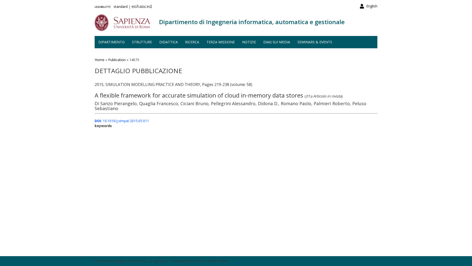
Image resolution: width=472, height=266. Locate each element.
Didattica (168, 42)
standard (121, 6)
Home (99, 59)
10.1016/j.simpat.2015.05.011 (122, 120)
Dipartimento (111, 42)
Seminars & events (314, 42)
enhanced (142, 7)
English (371, 6)
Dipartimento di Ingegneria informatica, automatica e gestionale (252, 22)
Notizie (249, 42)
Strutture (142, 42)
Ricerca (192, 42)
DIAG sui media (276, 42)
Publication (117, 59)
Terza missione (220, 42)
